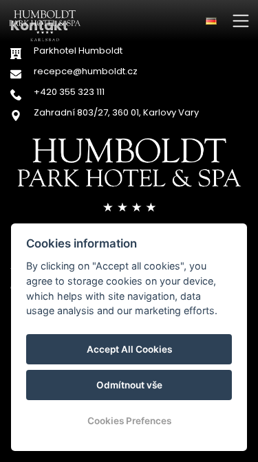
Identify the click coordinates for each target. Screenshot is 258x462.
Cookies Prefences (129, 420)
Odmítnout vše (129, 385)
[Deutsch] (211, 21)
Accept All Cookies (129, 349)
